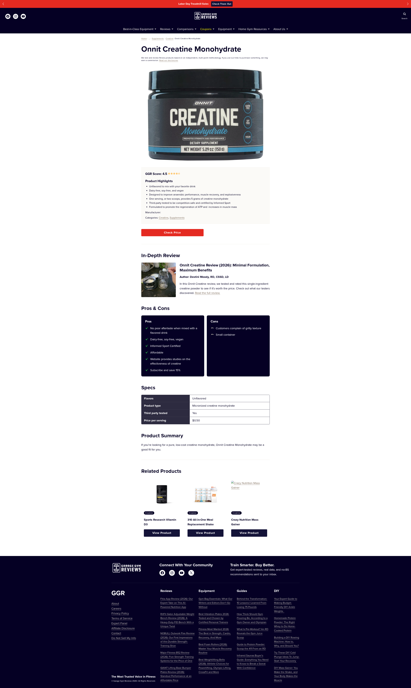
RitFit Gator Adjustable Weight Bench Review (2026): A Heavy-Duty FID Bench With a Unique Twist (177, 620)
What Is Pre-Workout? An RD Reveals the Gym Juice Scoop (252, 633)
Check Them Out (227, 3)
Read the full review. (207, 293)
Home (144, 38)
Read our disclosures (168, 60)
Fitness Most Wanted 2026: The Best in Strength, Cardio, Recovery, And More (215, 633)
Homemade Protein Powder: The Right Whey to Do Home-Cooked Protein (285, 624)
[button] (3, 4)
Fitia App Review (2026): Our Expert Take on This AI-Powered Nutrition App (176, 603)
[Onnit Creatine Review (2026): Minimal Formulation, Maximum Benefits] (158, 280)
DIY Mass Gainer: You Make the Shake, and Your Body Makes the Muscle (286, 674)
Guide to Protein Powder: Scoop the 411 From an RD (251, 646)
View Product (161, 533)
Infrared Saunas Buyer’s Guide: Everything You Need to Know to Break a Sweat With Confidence (252, 662)
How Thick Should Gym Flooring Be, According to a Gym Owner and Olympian (252, 618)
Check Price (172, 232)
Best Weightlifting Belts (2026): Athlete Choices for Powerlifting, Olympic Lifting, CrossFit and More (215, 666)
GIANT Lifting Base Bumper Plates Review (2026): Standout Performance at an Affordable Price (176, 674)
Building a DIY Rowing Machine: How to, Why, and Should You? (286, 641)
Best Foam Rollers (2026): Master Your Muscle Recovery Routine (215, 648)
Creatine (169, 38)
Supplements (158, 38)
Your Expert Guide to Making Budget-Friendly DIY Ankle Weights (285, 605)
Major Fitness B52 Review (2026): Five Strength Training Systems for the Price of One (177, 656)
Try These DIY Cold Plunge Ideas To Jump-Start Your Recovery (286, 656)
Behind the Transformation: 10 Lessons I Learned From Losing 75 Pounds (252, 603)
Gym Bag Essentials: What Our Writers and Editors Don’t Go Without (215, 603)
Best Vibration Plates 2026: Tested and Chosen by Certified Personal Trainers (214, 618)
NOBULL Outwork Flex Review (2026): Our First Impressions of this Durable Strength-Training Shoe (177, 639)
